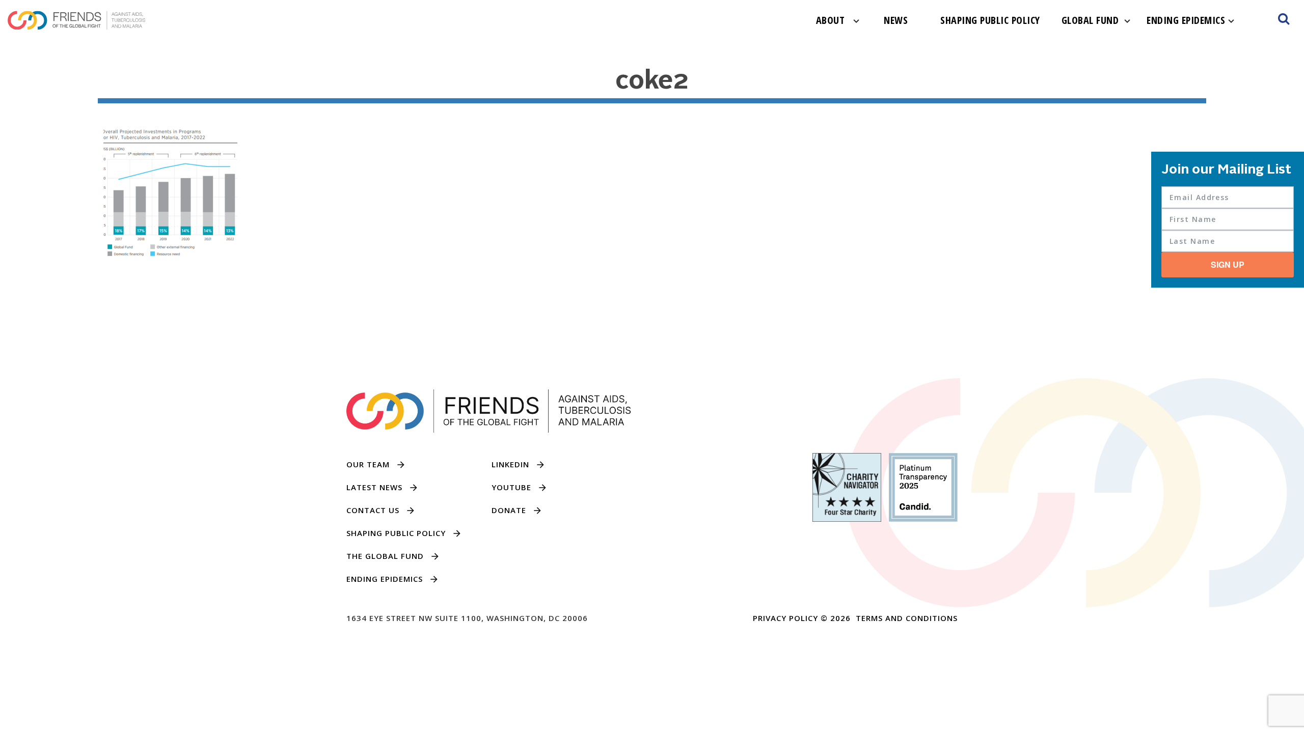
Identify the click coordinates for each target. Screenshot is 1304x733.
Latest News (374, 487)
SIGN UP (1227, 264)
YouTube (511, 487)
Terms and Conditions (907, 618)
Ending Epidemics (1186, 20)
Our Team (368, 464)
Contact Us (372, 510)
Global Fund (1090, 20)
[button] (1283, 20)
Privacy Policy (785, 618)
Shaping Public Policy (990, 20)
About (830, 20)
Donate (509, 510)
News (896, 20)
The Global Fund (385, 556)
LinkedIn (510, 464)
